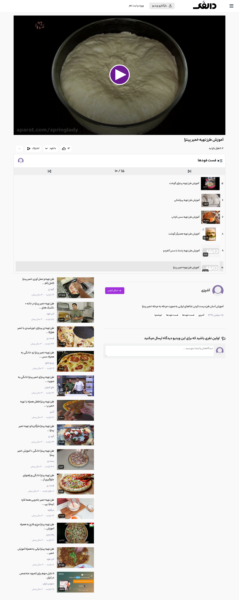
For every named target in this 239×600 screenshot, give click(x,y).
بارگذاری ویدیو (159, 6)
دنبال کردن (113, 291)
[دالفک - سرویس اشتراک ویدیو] (208, 6)
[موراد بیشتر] (19, 148)
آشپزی (205, 291)
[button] (119, 74)
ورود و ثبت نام (136, 6)
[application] (119, 75)
